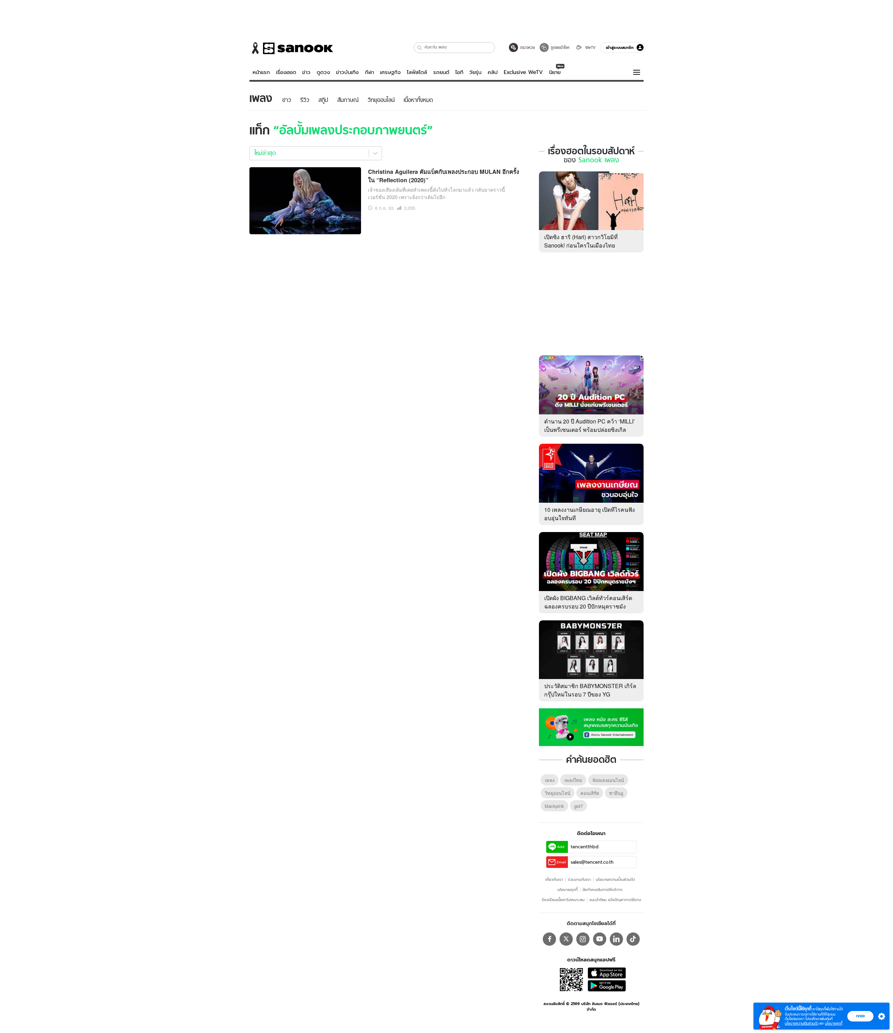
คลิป (493, 72)
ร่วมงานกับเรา (579, 879)
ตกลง (860, 1016)
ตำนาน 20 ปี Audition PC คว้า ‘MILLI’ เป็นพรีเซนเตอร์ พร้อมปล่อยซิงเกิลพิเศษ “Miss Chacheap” (589, 429)
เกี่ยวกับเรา (554, 879)
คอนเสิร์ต (589, 793)
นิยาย (555, 72)
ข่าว (306, 72)
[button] (419, 48)
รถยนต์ (441, 72)
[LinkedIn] (616, 939)
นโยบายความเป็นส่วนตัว (615, 879)
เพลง (549, 780)
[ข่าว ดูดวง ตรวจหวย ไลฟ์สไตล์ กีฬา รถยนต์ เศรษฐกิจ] (291, 48)
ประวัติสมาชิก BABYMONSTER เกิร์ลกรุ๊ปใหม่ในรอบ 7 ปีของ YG (590, 690)
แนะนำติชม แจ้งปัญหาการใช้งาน (615, 899)
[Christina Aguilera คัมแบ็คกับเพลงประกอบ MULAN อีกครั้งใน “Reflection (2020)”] (305, 199)
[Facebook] (549, 939)
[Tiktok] (633, 939)
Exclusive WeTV (523, 72)
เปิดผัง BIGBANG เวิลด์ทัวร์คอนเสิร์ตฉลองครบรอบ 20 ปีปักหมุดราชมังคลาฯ (588, 606)
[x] (566, 939)
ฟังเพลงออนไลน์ (608, 780)
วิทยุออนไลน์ (557, 793)
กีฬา (369, 72)
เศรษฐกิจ (390, 72)
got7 (578, 806)
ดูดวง (323, 72)
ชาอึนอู (616, 793)
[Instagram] (583, 939)
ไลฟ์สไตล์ (417, 72)
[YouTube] (599, 939)
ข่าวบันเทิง (347, 72)
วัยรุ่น (475, 72)
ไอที (459, 72)
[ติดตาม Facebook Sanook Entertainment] (591, 726)
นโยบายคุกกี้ (567, 889)
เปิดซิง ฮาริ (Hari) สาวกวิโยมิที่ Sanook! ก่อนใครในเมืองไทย (581, 241)
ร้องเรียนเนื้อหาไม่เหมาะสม (563, 899)
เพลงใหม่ (573, 780)
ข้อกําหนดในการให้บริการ (603, 889)
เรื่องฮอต (286, 72)
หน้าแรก (261, 72)
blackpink (554, 806)
